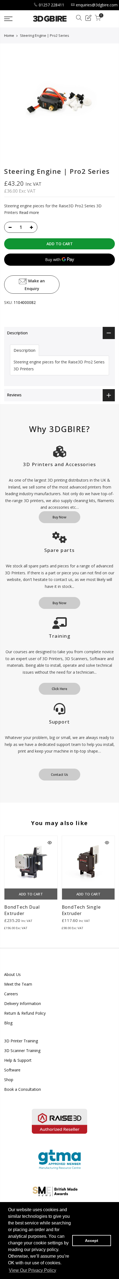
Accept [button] (91, 1240)
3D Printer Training (21, 1040)
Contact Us (59, 774)
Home (9, 35)
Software (12, 1070)
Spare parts (59, 550)
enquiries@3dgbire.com (97, 4)
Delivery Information (22, 1003)
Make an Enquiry (35, 284)
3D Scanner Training (22, 1050)
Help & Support (18, 1060)
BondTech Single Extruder (81, 910)
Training (59, 636)
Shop (8, 1079)
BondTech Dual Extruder (22, 910)
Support (59, 722)
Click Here (59, 688)
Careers (11, 993)
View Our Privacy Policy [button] (32, 1270)
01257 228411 (51, 4)
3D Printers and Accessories (59, 464)
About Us (12, 974)
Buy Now (59, 517)
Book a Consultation (22, 1089)
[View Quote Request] (88, 19)
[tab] (24, 350)
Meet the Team (18, 984)
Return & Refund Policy (25, 1013)
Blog (8, 1022)
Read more (28, 212)
